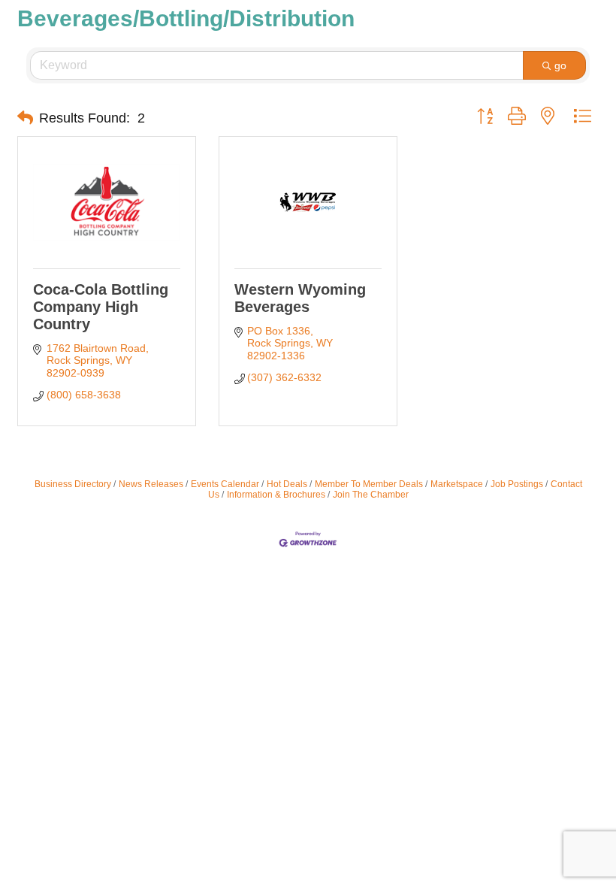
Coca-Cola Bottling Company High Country (100, 306)
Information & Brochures (276, 494)
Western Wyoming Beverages (300, 298)
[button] (25, 118)
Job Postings (517, 484)
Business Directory (73, 484)
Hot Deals (287, 484)
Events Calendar (225, 484)
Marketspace (456, 484)
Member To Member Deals (369, 484)
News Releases (151, 484)
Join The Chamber (371, 494)
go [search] (560, 65)
